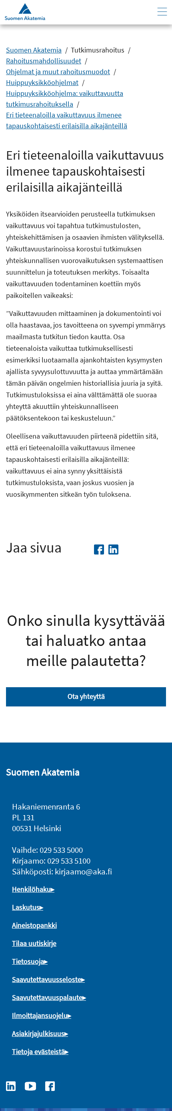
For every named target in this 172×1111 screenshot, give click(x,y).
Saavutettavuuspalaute (47, 997)
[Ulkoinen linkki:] (15, 1085)
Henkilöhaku (31, 889)
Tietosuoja (28, 961)
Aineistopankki (34, 925)
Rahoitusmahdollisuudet (43, 60)
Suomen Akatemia (34, 50)
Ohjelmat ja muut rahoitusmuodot (58, 71)
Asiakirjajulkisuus (38, 1033)
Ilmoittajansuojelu (40, 1015)
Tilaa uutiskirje (34, 943)
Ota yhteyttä (86, 696)
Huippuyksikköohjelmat (42, 82)
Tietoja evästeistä (38, 1051)
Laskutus (26, 907)
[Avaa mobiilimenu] (162, 12)
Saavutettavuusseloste (46, 979)
